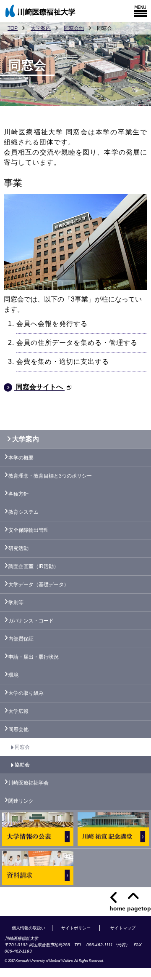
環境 (13, 675)
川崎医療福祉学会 (28, 783)
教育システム (23, 512)
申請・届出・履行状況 (33, 657)
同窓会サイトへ (39, 386)
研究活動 (18, 548)
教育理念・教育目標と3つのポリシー (50, 476)
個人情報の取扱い (28, 928)
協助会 (22, 765)
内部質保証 (21, 639)
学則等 (15, 603)
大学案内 (41, 28)
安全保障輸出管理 (28, 530)
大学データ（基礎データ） (38, 584)
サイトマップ (122, 928)
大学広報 (18, 711)
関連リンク (21, 801)
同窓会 (22, 747)
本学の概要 (21, 458)
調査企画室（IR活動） (33, 566)
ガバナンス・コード (31, 621)
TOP (13, 28)
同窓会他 (74, 28)
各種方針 (18, 494)
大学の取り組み (26, 693)
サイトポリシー (76, 928)
